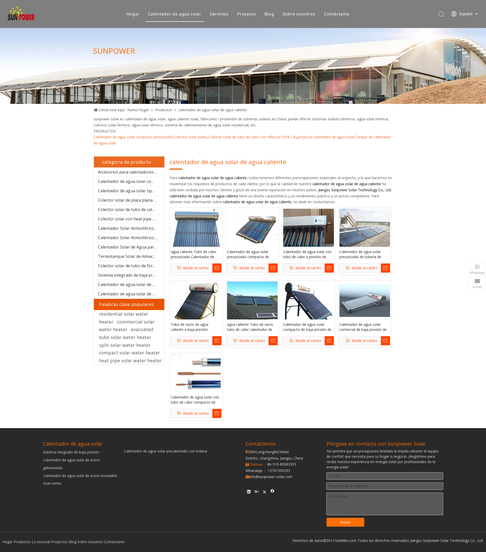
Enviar (345, 522)
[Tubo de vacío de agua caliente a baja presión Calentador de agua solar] (196, 306)
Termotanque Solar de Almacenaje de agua (131, 256)
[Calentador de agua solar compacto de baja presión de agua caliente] (308, 305)
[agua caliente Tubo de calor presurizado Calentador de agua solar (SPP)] (196, 231)
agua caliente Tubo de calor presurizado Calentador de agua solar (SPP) (193, 254)
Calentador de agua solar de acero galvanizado (131, 284)
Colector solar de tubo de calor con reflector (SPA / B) (252, 137)
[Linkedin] (249, 492)
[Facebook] (272, 492)
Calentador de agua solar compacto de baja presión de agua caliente (307, 327)
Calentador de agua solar (174, 14)
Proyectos (59, 541)
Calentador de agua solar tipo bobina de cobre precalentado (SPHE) (131, 191)
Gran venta (52, 483)
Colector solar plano (190, 137)
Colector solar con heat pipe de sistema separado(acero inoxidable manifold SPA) (131, 219)
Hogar (132, 14)
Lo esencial (41, 541)
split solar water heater (125, 345)
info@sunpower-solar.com (269, 476)
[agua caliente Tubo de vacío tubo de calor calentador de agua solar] (252, 300)
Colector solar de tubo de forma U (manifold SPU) (131, 266)
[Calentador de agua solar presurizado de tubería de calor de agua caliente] (364, 227)
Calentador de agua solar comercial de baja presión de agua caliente (363, 327)
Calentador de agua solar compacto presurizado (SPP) (131, 181)
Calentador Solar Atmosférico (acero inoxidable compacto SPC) (131, 228)
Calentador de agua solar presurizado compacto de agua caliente (248, 254)
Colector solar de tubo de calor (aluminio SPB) (131, 209)
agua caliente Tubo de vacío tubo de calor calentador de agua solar (250, 327)
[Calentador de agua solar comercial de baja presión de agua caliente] (364, 300)
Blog (269, 14)
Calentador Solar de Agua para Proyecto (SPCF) (131, 247)
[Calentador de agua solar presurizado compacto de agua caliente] (252, 227)
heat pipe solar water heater (130, 360)
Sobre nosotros (299, 14)
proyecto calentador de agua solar (326, 137)
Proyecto (246, 14)
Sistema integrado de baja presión (130, 275)
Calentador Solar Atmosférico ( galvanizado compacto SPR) (131, 237)
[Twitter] (264, 492)
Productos (22, 541)
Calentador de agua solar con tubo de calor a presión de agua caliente (307, 254)
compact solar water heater (129, 353)
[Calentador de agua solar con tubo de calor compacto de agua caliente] (196, 373)
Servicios (219, 14)
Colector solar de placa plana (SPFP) (131, 200)
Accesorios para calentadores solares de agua (131, 172)
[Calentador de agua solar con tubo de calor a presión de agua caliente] (308, 232)
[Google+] (257, 492)
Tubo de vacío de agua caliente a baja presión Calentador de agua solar (191, 327)
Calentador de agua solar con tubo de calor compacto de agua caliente (195, 400)
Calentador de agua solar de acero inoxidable (131, 294)
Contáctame (336, 14)
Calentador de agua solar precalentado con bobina (165, 451)
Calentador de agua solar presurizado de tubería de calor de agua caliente (360, 254)
